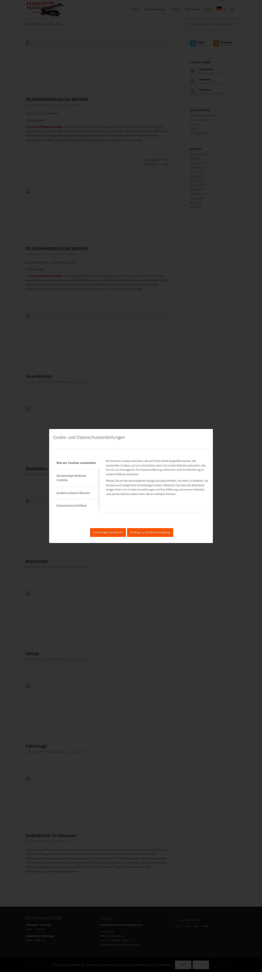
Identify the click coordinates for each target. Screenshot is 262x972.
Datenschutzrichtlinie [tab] (71, 505)
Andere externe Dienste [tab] (73, 493)
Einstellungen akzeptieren (108, 532)
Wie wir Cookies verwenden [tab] (76, 463)
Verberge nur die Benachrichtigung (150, 532)
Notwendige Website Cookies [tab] (71, 478)
